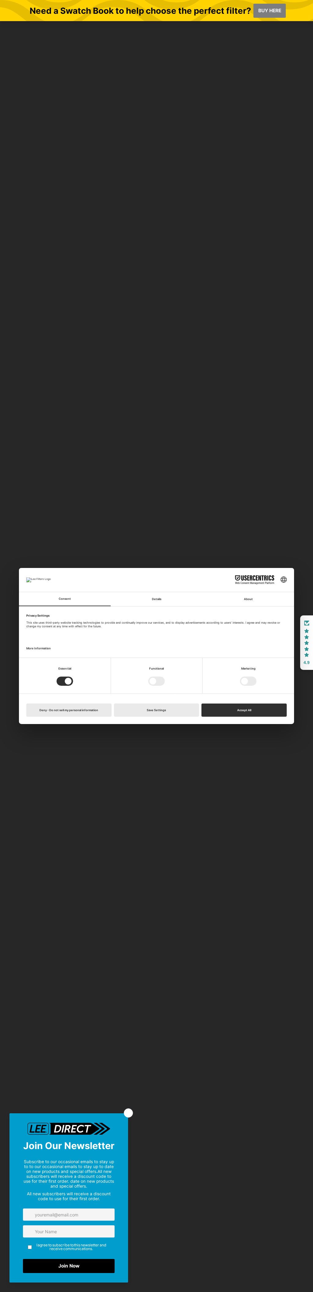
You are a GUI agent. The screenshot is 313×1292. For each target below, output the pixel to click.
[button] (306, 642)
